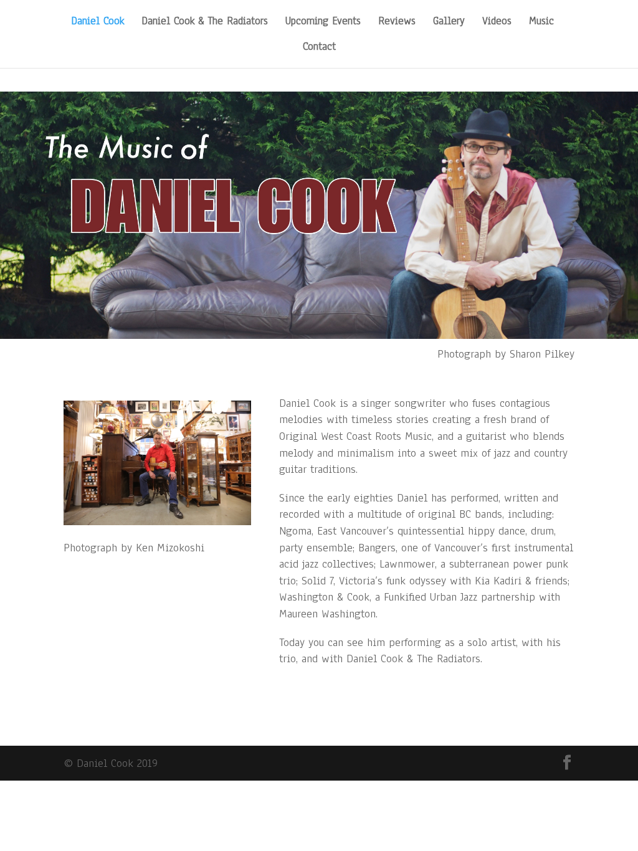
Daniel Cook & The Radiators (204, 22)
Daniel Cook (97, 22)
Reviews (397, 22)
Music (541, 22)
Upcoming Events (323, 22)
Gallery (449, 22)
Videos (497, 22)
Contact (319, 48)
